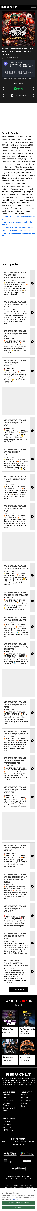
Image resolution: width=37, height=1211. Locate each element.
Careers (6, 1131)
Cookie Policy (15, 1199)
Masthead (6, 1122)
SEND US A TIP (18, 1165)
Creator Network (9, 1106)
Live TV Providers (9, 1100)
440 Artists (7, 1109)
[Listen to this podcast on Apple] (18, 95)
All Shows (6, 1095)
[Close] (35, 1190)
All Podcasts (7, 1097)
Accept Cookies (19, 1207)
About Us (6, 1120)
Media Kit (6, 1128)
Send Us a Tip (8, 1125)
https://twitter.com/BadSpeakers (18, 230)
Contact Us (7, 1144)
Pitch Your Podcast (9, 1103)
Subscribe (6, 1142)
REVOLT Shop (8, 1150)
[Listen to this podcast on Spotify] (18, 88)
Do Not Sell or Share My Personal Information (18, 1202)
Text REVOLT (8, 1147)
